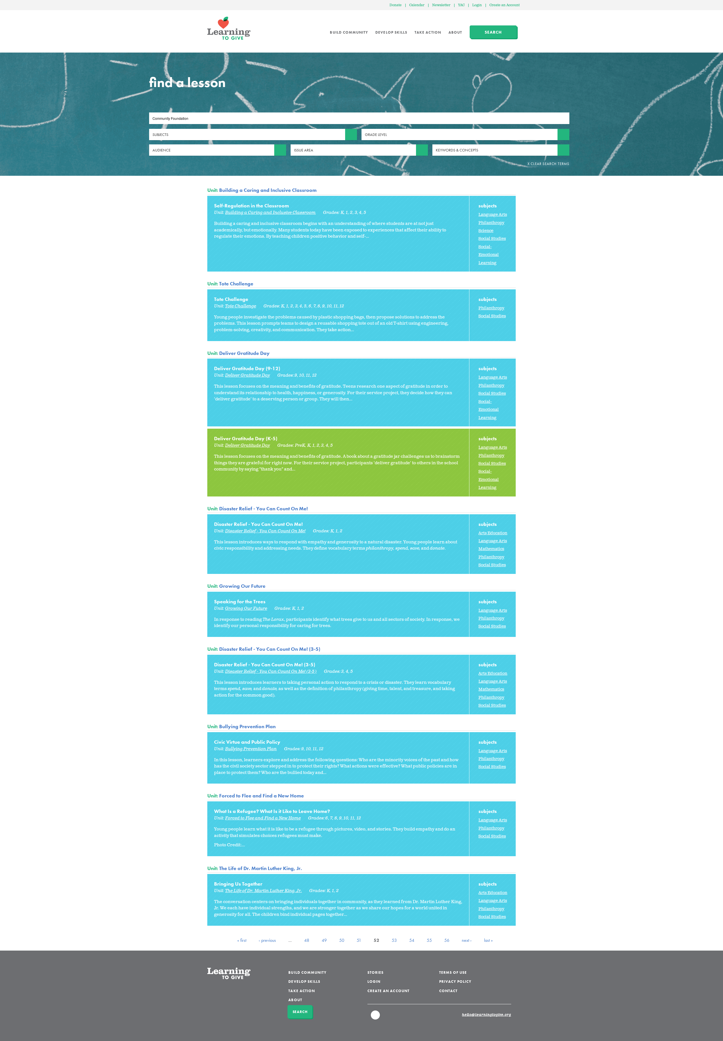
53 (394, 940)
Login (477, 5)
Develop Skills (391, 32)
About (455, 32)
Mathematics (491, 549)
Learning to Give (229, 28)
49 (324, 940)
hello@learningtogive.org (486, 1015)
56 (446, 940)
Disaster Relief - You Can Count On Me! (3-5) (269, 649)
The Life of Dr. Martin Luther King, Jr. (260, 868)
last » (488, 940)
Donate (395, 5)
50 (341, 940)
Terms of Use (453, 972)
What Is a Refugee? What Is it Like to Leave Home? (272, 811)
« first (241, 940)
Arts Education (492, 533)
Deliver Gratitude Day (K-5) (245, 438)
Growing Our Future (242, 586)
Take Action (428, 32)
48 (306, 940)
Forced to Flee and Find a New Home (261, 795)
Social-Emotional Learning (488, 255)
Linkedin (375, 1017)
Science (485, 230)
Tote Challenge (236, 283)
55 (429, 940)
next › (467, 940)
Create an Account (504, 5)
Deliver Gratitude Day (244, 353)
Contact (448, 990)
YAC (461, 5)
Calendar (416, 5)
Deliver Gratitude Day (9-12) (247, 368)
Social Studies (492, 238)
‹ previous (267, 940)
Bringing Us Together (238, 883)
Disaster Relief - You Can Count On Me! (263, 508)
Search (493, 32)
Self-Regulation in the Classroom (251, 205)
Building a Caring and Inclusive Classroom (268, 190)
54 (411, 940)
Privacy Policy (455, 981)
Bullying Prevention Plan (247, 726)
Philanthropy (491, 222)
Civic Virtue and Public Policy (247, 742)
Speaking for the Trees (239, 601)
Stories (375, 972)
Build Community (349, 32)
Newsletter (441, 5)
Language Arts (492, 214)
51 (359, 940)
